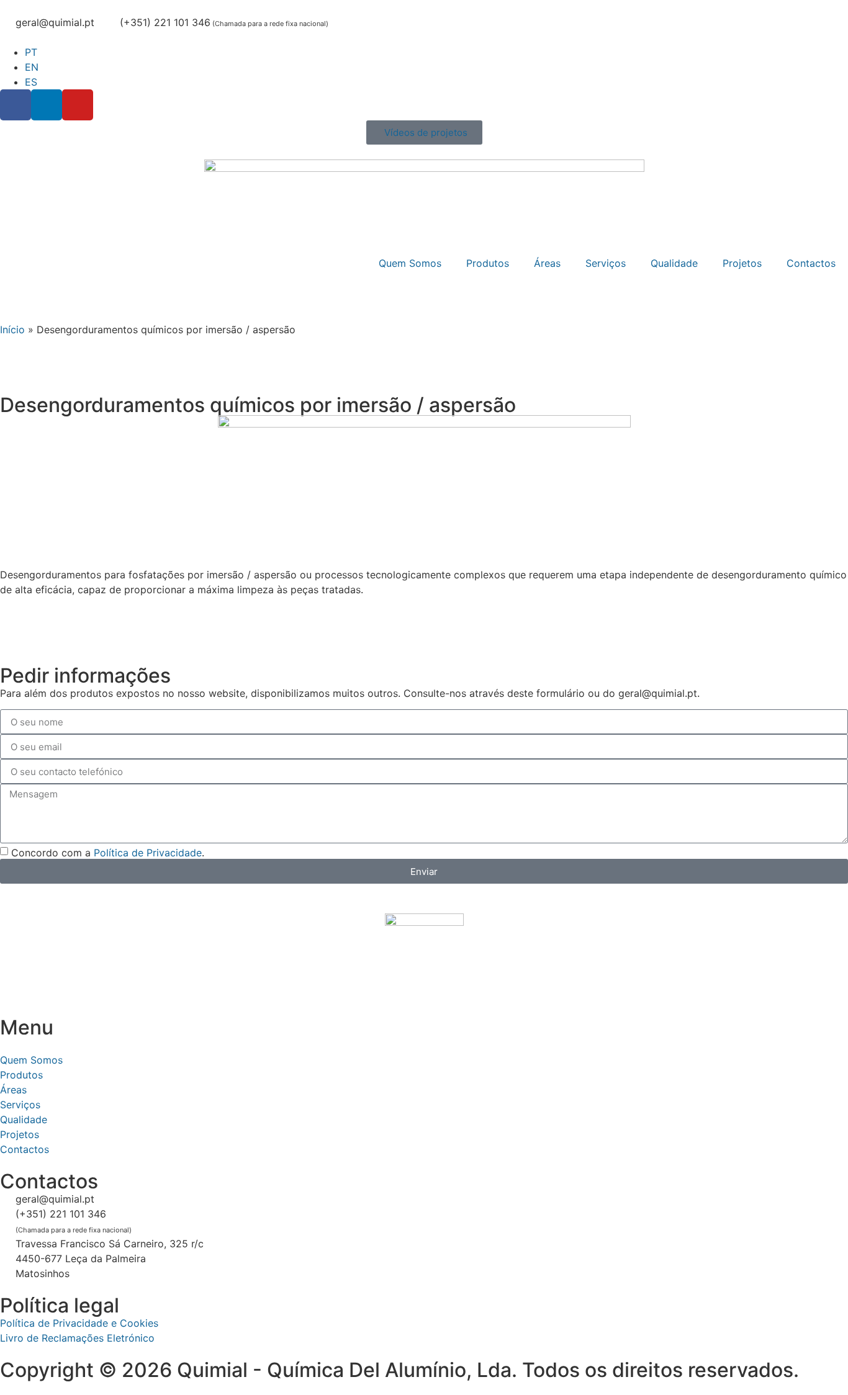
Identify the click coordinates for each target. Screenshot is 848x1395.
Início (12, 329)
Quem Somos (410, 263)
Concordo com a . (107, 852)
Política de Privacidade (148, 852)
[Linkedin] (46, 104)
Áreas (547, 263)
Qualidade (674, 263)
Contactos (811, 263)
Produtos (487, 263)
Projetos (742, 263)
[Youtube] (77, 104)
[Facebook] (15, 104)
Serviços (605, 263)
